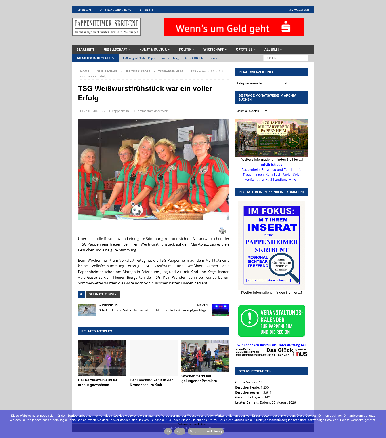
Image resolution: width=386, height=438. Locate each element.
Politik (185, 49)
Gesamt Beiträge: (248, 397)
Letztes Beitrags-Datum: (253, 402)
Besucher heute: (248, 387)
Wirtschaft (213, 49)
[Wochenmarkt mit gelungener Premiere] (205, 356)
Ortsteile (244, 49)
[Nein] (380, 424)
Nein (179, 431)
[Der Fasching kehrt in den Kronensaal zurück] (154, 358)
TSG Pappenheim (117, 111)
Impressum (84, 9)
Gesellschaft (115, 49)
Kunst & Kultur (153, 49)
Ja (168, 431)
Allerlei (271, 49)
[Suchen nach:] (285, 58)
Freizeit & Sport (137, 71)
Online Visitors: (247, 382)
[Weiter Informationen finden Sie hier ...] (271, 292)
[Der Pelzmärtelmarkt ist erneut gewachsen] (102, 358)
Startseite (146, 9)
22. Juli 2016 (91, 111)
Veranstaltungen (103, 294)
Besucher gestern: (249, 392)
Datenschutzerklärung (115, 9)
